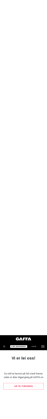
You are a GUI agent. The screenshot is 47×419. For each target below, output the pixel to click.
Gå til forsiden (23, 386)
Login (33, 346)
